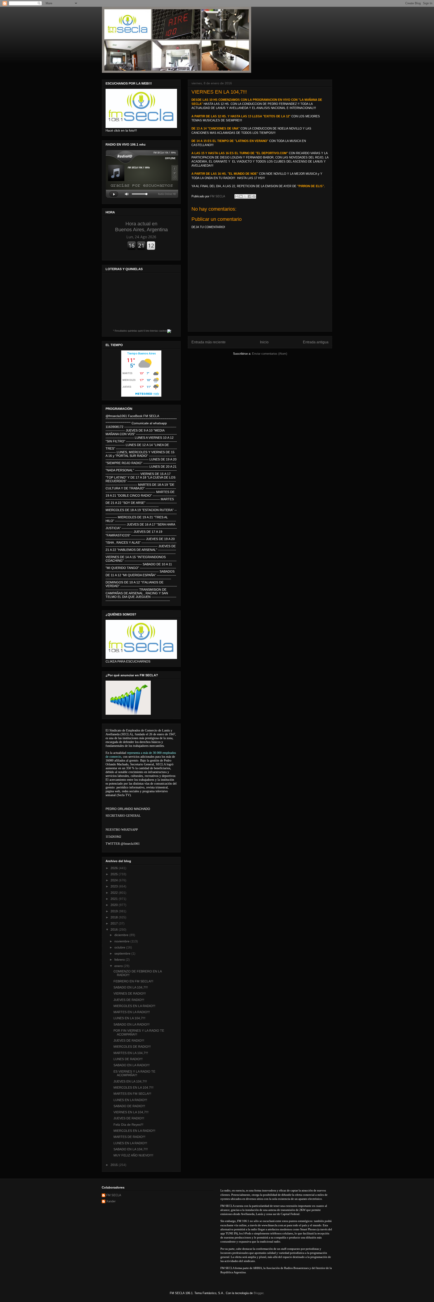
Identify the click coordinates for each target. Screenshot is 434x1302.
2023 (115, 886)
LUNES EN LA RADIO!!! (130, 1100)
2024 (115, 880)
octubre (120, 947)
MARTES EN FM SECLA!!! (132, 1093)
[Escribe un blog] (241, 196)
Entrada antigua (315, 342)
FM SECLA (113, 1195)
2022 (115, 892)
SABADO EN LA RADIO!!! (131, 1024)
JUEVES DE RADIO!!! (128, 1000)
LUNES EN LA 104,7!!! (129, 1018)
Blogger (258, 1293)
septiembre (122, 953)
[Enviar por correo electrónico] (236, 196)
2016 (115, 929)
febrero (120, 959)
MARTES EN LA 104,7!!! (130, 1053)
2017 (115, 923)
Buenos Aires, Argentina (141, 226)
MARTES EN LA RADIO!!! (131, 1012)
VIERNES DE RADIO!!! (129, 993)
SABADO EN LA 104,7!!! (130, 987)
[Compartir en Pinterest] (254, 196)
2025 (115, 874)
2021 (115, 899)
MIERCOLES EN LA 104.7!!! (133, 1087)
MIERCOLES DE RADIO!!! (132, 1046)
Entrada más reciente (208, 342)
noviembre (122, 941)
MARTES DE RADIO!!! (129, 1137)
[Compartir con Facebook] (249, 196)
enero (119, 966)
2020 (115, 905)
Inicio (264, 342)
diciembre (121, 935)
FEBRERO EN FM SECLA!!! (133, 981)
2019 (115, 911)
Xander (111, 1201)
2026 (115, 868)
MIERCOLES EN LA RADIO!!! (134, 1006)
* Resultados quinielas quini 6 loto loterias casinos (140, 330)
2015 (115, 1165)
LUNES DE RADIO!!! (128, 1059)
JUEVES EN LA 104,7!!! (130, 1081)
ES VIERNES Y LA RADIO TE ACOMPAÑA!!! (134, 1073)
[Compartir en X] (245, 196)
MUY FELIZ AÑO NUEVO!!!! (133, 1155)
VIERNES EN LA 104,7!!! (131, 1112)
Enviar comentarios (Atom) (269, 353)
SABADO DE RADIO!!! (129, 1106)
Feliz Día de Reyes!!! (128, 1124)
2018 (115, 917)
